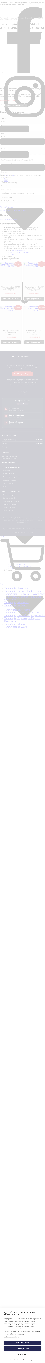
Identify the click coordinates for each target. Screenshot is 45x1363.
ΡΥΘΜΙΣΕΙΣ (22, 1354)
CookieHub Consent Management (26, 1360)
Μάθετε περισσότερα (11, 1337)
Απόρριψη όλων (23, 1349)
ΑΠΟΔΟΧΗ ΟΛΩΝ (22, 1343)
